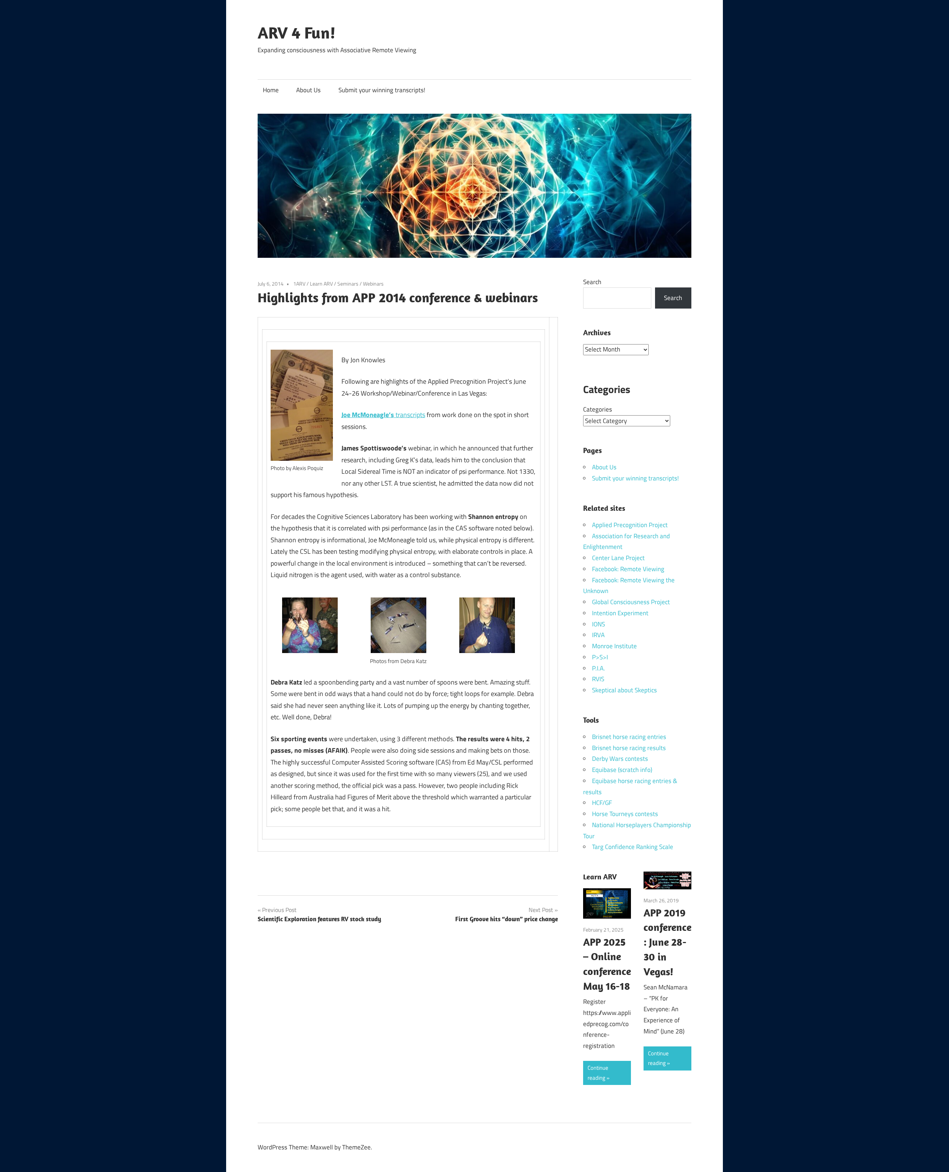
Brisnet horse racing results (629, 748)
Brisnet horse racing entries (629, 737)
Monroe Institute (614, 646)
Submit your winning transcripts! (381, 90)
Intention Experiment (620, 613)
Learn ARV (321, 283)
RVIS (598, 679)
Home (271, 90)
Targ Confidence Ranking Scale (632, 847)
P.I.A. (598, 668)
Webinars (373, 283)
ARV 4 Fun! (296, 33)
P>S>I (600, 657)
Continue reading (598, 1072)
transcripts (383, 415)
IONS (598, 624)
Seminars (347, 283)
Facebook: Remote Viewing (628, 569)
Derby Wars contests (620, 758)
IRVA (598, 635)
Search (592, 282)
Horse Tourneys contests (625, 814)
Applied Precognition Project (630, 525)
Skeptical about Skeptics (624, 690)
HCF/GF (602, 803)
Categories (597, 409)
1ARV (299, 283)
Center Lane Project (618, 558)
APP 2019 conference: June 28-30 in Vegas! (667, 942)
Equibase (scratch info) (622, 770)
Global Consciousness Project (631, 602)
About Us (308, 90)
